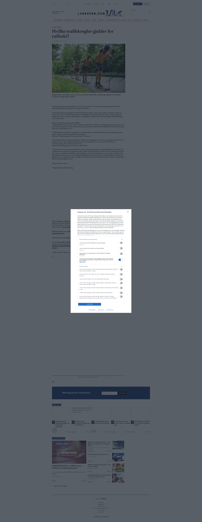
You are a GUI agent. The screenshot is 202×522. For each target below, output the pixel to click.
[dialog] (101, 261)
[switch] (121, 243)
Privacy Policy (110, 309)
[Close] (128, 212)
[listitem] (101, 239)
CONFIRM (90, 304)
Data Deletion (92, 309)
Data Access (101, 309)
